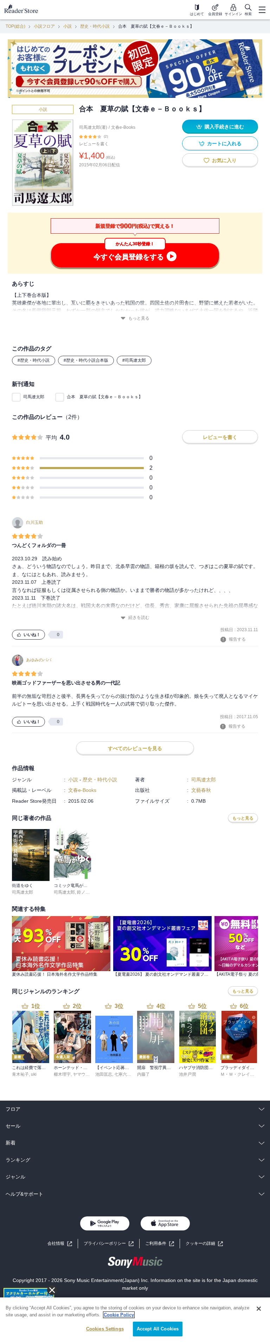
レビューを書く (94, 144)
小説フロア (44, 26)
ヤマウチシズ (85, 1074)
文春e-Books (123, 127)
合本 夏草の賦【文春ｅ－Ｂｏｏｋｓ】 (105, 396)
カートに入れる (224, 143)
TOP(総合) (15, 26)
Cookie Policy (119, 1314)
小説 (67, 26)
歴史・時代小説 (95, 26)
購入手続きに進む (224, 126)
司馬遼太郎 (33, 396)
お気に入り (224, 160)
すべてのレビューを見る (135, 748)
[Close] (258, 1308)
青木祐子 (20, 1074)
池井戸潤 (187, 1074)
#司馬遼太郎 (134, 360)
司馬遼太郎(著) (93, 127)
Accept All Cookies (158, 1328)
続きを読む (138, 617)
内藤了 (143, 1074)
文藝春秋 (201, 790)
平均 (51, 438)
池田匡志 (103, 1074)
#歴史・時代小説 (34, 360)
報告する (237, 639)
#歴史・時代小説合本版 (86, 360)
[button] (204, 1243)
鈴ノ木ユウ (87, 892)
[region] (135, 1319)
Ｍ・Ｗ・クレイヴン (239, 1074)
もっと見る (138, 318)
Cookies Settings (105, 1328)
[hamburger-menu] (262, 10)
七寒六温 (122, 1074)
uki (34, 1074)
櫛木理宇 (62, 1074)
